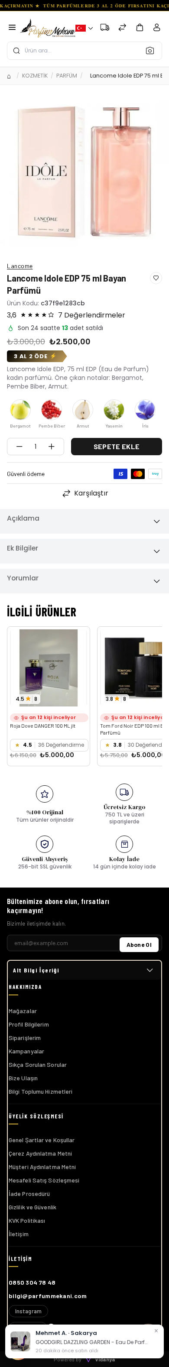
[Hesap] (157, 29)
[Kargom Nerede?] (105, 28)
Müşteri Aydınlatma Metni (42, 1166)
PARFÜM (66, 75)
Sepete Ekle (117, 446)
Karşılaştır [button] (91, 493)
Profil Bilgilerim (29, 1024)
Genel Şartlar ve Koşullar (42, 1139)
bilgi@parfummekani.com (48, 1295)
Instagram (28, 1311)
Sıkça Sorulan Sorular (38, 1064)
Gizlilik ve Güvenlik (32, 1207)
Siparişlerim (25, 1037)
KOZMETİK (35, 75)
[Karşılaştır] (122, 28)
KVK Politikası (27, 1220)
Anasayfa (10, 76)
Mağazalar (23, 1010)
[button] (84, 28)
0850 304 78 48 (32, 1282)
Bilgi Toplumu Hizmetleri (40, 1091)
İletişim (19, 1233)
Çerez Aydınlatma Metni (40, 1153)
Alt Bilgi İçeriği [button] (36, 970)
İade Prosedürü (29, 1193)
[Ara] (152, 50)
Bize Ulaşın (23, 1078)
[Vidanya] (47, 28)
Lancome (20, 265)
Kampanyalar (26, 1051)
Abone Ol (139, 944)
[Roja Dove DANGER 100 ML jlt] (48, 667)
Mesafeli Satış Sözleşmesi (44, 1180)
